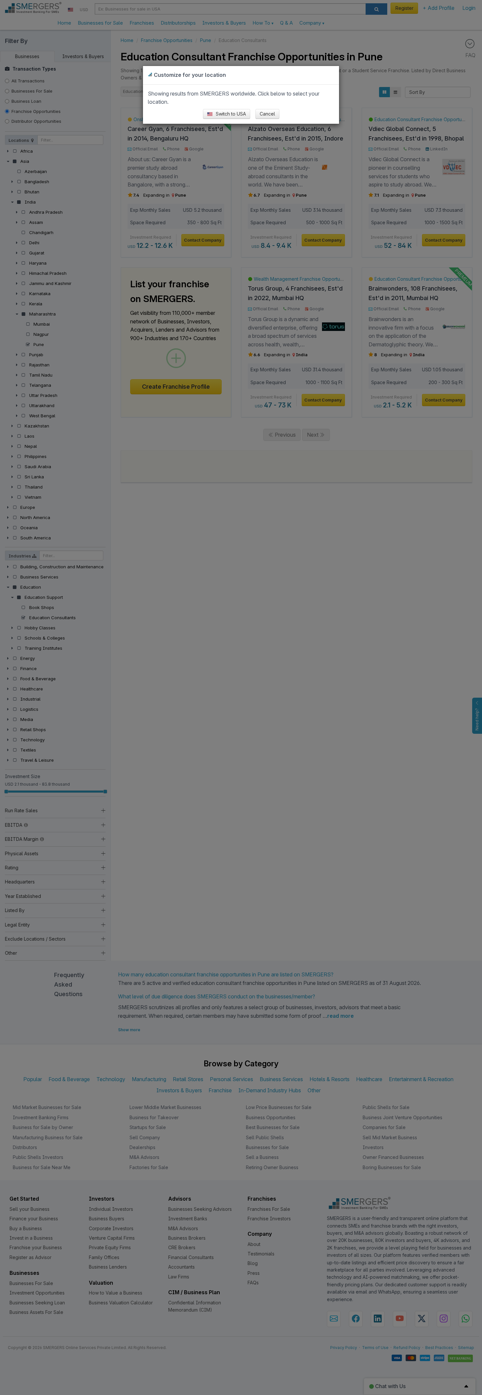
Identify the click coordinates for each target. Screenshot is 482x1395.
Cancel (267, 114)
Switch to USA (230, 114)
